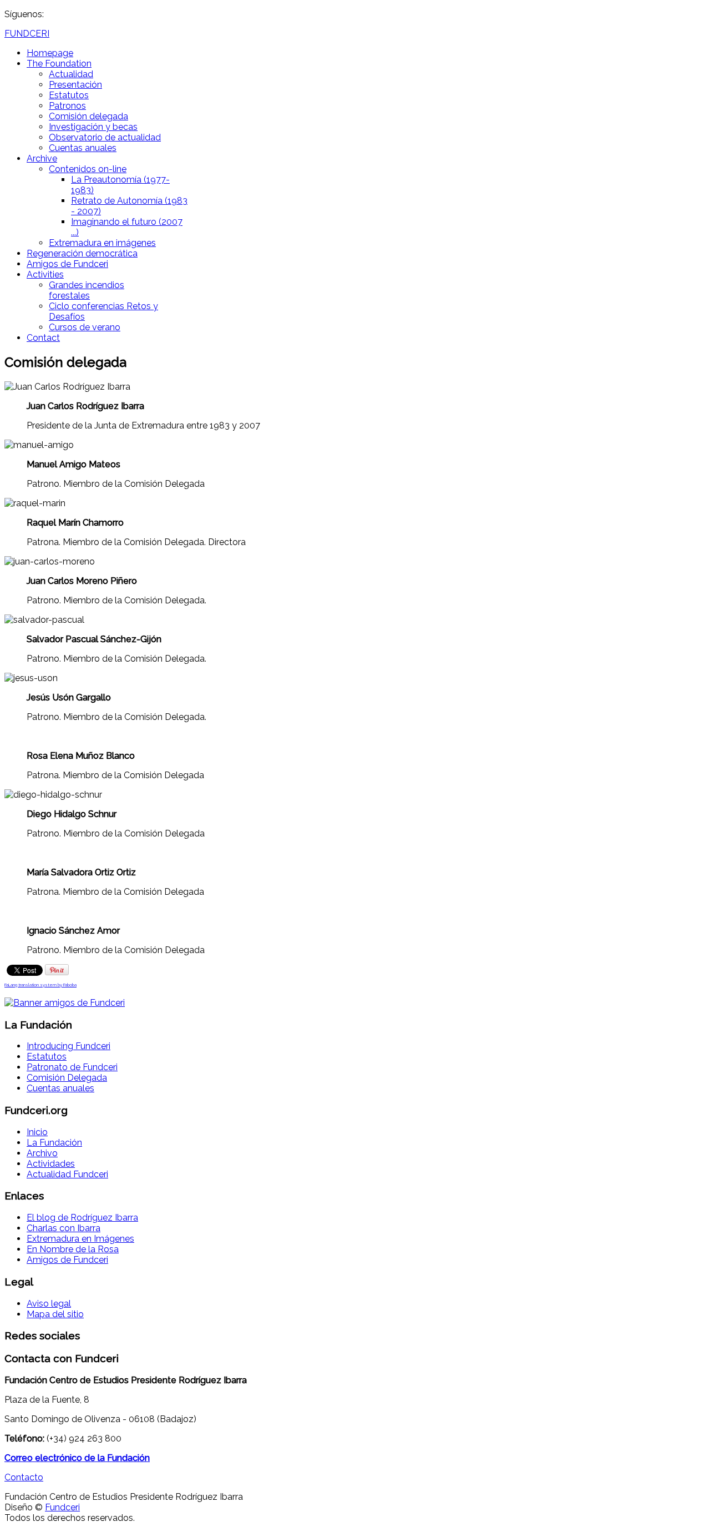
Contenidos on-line (87, 169)
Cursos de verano (84, 327)
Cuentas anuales (82, 148)
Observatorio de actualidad (105, 137)
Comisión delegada (88, 116)
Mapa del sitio (55, 1314)
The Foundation (59, 63)
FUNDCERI (26, 33)
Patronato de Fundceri (72, 1067)
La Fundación (54, 1142)
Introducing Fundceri (68, 1046)
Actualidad (71, 74)
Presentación (75, 84)
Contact (43, 337)
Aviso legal (49, 1303)
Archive (42, 158)
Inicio (37, 1132)
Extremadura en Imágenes (80, 1238)
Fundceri (62, 1507)
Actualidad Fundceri (67, 1174)
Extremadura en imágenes (102, 243)
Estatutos (69, 95)
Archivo (42, 1153)
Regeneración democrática (82, 253)
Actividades (51, 1163)
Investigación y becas (93, 127)
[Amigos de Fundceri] (64, 1002)
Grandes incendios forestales (86, 290)
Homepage (50, 53)
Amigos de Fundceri (67, 264)
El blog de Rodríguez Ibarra (82, 1217)
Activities (45, 274)
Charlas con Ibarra (63, 1228)
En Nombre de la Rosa (73, 1249)
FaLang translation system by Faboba (40, 984)
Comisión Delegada (67, 1077)
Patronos (67, 105)
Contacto (23, 1477)
